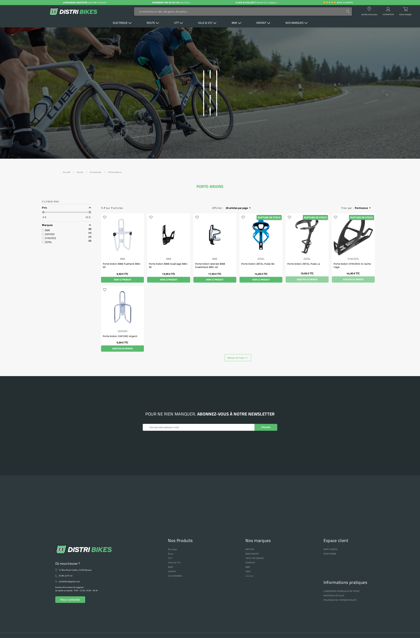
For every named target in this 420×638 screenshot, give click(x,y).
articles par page (239, 208)
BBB (122, 258)
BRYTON (249, 549)
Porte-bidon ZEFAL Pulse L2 (303, 263)
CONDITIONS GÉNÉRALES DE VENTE (342, 591)
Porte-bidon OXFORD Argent (120, 336)
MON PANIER (330, 554)
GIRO (248, 571)
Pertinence (363, 208)
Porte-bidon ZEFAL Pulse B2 (257, 263)
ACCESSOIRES (175, 576)
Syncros (353, 258)
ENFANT (172, 571)
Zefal (260, 258)
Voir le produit (122, 279)
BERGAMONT (252, 554)
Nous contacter (70, 600)
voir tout (249, 576)
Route (170, 554)
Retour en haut (237, 357)
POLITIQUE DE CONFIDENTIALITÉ (340, 600)
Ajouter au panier (307, 279)
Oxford (122, 331)
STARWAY (250, 562)
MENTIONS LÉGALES (334, 595)
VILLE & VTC (174, 562)
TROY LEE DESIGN (254, 558)
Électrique (172, 549)
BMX (170, 567)
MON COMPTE (331, 549)
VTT (170, 558)
